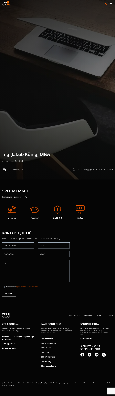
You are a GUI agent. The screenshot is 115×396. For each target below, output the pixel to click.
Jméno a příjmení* (10, 245)
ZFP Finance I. (47, 348)
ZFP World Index (48, 357)
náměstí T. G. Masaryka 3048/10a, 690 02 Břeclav (18, 338)
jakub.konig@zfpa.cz (16, 170)
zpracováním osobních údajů (27, 287)
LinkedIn (89, 355)
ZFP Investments (48, 343)
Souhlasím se (22, 287)
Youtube (96, 355)
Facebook (82, 355)
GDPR (98, 315)
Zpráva (6, 263)
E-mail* (42, 245)
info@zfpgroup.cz (9, 348)
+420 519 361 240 (8, 344)
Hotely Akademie (48, 366)
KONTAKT (88, 315)
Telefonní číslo (9, 254)
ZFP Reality (46, 361)
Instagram (104, 355)
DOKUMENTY (74, 315)
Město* (42, 254)
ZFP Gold (45, 352)
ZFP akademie (47, 339)
